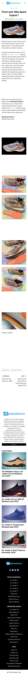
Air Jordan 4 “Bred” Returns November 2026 (13, 551)
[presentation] (14, 460)
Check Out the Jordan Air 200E (7, 378)
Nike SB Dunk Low (14, 596)
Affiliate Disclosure (14, 666)
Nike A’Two (14, 637)
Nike (16, 8)
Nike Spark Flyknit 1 (13, 54)
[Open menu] (3, 3)
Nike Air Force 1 (14, 599)
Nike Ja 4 (14, 628)
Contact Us (14, 652)
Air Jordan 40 (14, 609)
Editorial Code (14, 658)
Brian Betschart (11, 19)
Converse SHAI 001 (14, 639)
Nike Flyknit (5, 370)
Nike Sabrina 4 (14, 626)
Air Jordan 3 (14, 583)
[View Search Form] (24, 3)
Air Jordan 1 (14, 580)
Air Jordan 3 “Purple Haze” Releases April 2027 (13, 526)
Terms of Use (14, 661)
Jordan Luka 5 (14, 620)
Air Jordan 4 (14, 585)
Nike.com (13, 108)
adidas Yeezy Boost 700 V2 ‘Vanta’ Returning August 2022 (20, 380)
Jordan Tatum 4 (14, 623)
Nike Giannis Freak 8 (14, 618)
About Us (14, 650)
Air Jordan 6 (14, 588)
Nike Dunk (14, 594)
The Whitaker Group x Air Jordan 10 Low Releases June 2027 (12, 474)
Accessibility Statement (14, 663)
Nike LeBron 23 (14, 612)
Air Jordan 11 (14, 591)
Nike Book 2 (14, 631)
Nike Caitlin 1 (14, 642)
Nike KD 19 (14, 615)
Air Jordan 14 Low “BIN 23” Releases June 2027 (13, 500)
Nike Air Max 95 (14, 602)
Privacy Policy (14, 655)
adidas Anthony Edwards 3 (14, 634)
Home (12, 8)
